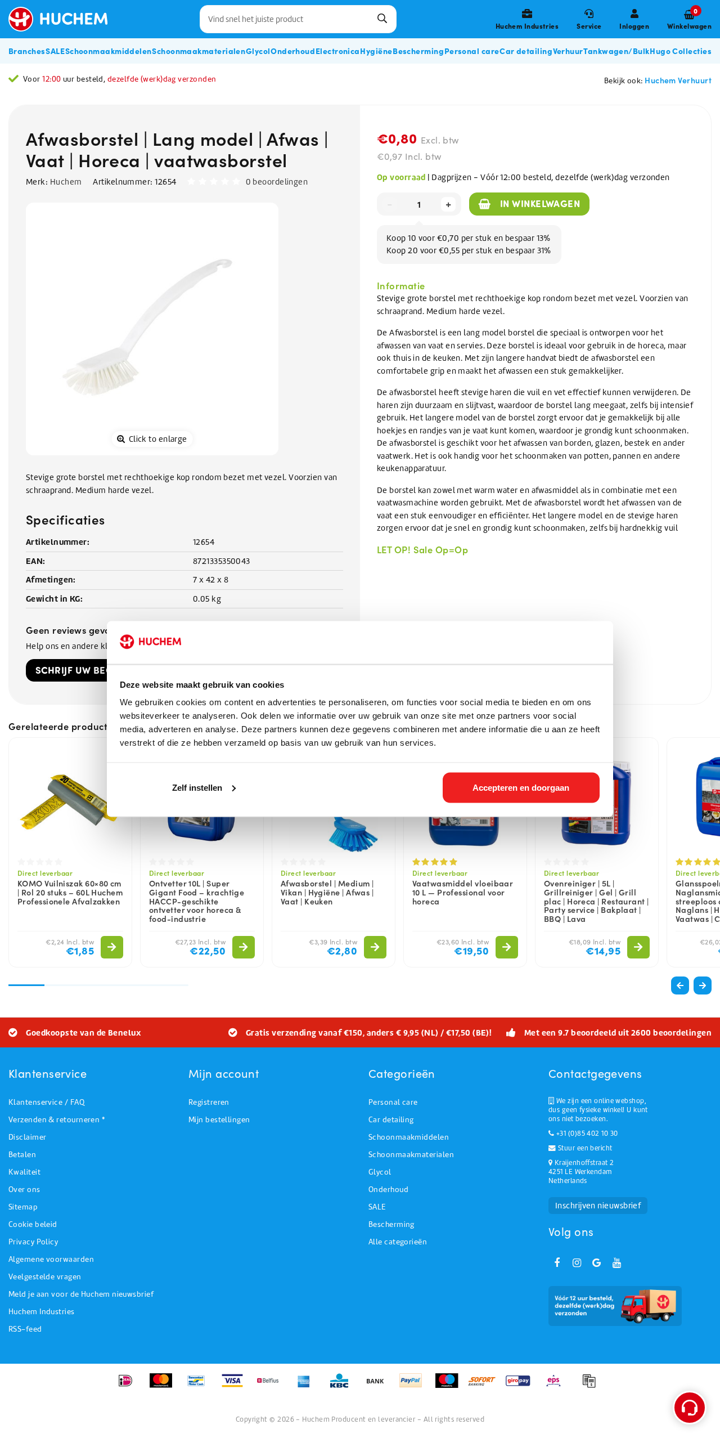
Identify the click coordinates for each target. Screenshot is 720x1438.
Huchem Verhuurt (678, 80)
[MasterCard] (164, 1386)
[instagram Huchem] (576, 1263)
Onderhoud (388, 1189)
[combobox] (298, 19)
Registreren (209, 1102)
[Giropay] (521, 1386)
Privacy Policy (33, 1242)
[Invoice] (592, 1386)
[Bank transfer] (379, 1386)
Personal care (393, 1102)
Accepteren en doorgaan (520, 787)
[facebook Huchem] (556, 1263)
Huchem (66, 182)
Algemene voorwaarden (51, 1259)
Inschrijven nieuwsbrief (598, 1205)
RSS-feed (25, 1329)
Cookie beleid (32, 1224)
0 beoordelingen (277, 182)
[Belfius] (271, 1386)
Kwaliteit (24, 1172)
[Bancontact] (200, 1386)
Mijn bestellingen (219, 1120)
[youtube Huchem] (616, 1263)
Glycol (380, 1172)
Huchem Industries (41, 1311)
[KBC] (343, 1386)
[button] (703, 985)
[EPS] (557, 1386)
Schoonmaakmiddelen (408, 1137)
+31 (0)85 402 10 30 (586, 1133)
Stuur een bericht (584, 1148)
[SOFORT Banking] (485, 1386)
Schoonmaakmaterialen (411, 1154)
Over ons (24, 1189)
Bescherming (391, 1224)
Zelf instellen (197, 787)
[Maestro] (450, 1386)
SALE (377, 1207)
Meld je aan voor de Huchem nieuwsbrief (81, 1294)
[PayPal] (414, 1386)
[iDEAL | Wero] (129, 1386)
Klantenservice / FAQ (46, 1102)
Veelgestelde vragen (45, 1277)
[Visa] (236, 1386)
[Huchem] (63, 19)
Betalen (22, 1154)
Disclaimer (27, 1137)
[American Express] (307, 1386)
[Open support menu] (689, 1407)
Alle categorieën (397, 1242)
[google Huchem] (596, 1263)
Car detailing (391, 1120)
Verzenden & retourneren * (56, 1120)
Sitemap (23, 1207)
